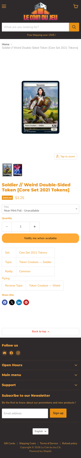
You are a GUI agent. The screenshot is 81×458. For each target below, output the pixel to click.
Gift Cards (9, 443)
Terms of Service (49, 443)
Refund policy (69, 443)
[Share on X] (12, 302)
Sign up (58, 413)
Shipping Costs (27, 443)
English (39, 431)
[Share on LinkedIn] (19, 302)
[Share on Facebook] (5, 302)
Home (5, 44)
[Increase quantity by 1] (35, 227)
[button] (7, 170)
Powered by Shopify (40, 451)
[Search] (74, 27)
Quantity (7, 218)
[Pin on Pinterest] (26, 302)
